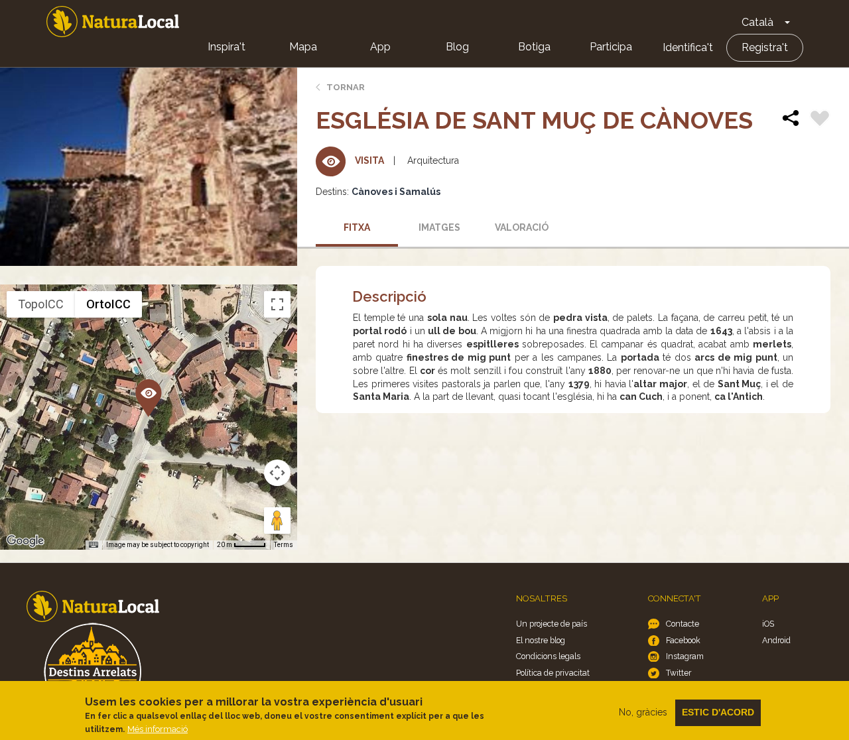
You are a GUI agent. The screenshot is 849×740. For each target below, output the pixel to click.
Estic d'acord (718, 712)
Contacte (682, 624)
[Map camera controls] (277, 473)
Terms (283, 544)
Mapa (303, 46)
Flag (819, 120)
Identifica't (688, 47)
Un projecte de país (551, 624)
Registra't (765, 47)
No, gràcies (643, 712)
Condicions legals (548, 656)
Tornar (345, 87)
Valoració (522, 227)
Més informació (157, 729)
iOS (768, 624)
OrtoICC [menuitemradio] (108, 304)
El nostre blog (540, 640)
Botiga (534, 46)
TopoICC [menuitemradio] (41, 304)
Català (757, 22)
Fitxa (357, 227)
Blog (457, 46)
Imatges (439, 227)
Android (776, 640)
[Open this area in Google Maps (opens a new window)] (25, 541)
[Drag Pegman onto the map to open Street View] (277, 520)
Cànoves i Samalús (396, 191)
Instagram (685, 656)
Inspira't (226, 46)
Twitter (678, 673)
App (380, 46)
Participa (611, 46)
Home (112, 21)
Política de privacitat (553, 673)
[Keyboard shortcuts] (93, 545)
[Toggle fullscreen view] (277, 304)
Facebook (683, 640)
